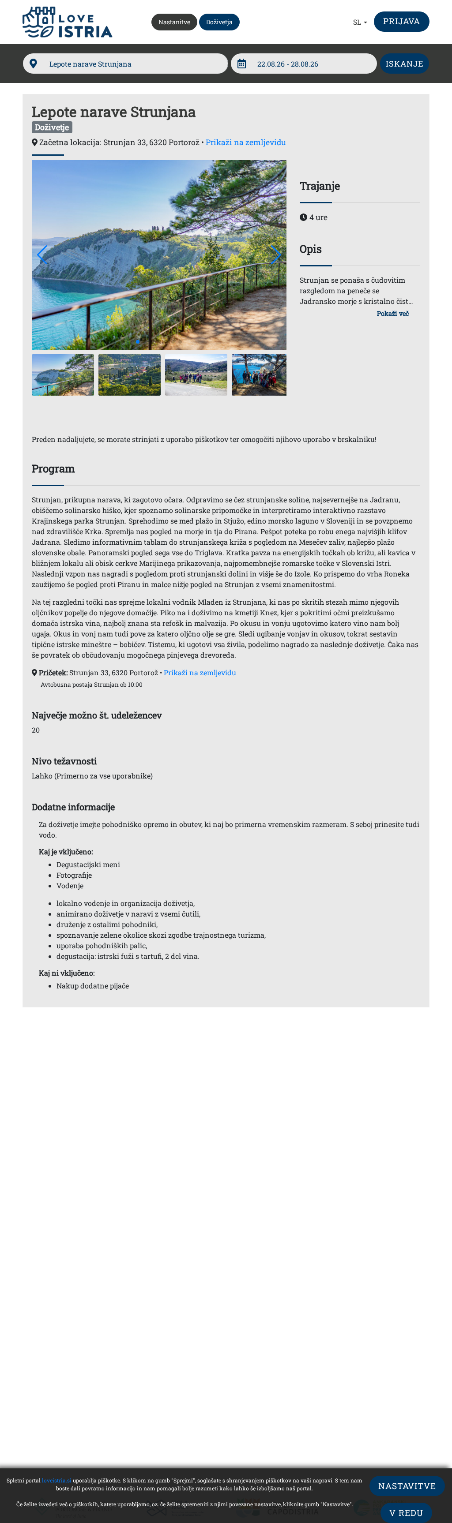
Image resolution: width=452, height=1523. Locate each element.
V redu (406, 1512)
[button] (361, 22)
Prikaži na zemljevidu (246, 142)
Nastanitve (177, 21)
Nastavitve (407, 1485)
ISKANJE (404, 63)
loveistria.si (57, 1480)
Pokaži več (393, 313)
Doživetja (219, 22)
